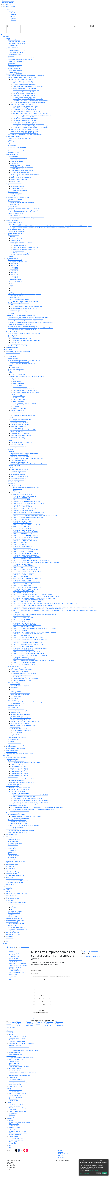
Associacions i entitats (15, 1084)
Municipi (9, 1088)
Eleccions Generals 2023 (16, 970)
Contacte (9, 9)
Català (13, 13)
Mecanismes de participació (17, 1081)
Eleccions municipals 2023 (16, 972)
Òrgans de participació (15, 1077)
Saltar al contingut (7, 3)
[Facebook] (19, 1150)
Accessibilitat (62, 1157)
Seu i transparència (14, 1052)
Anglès (13, 16)
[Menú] (1, 34)
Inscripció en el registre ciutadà (18, 1083)
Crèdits (60, 1150)
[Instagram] (27, 1150)
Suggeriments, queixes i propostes (19, 1066)
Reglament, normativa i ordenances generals (21, 1043)
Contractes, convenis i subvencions (19, 1047)
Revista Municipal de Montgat (17, 963)
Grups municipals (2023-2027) (17, 1036)
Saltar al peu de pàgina (8, 6)
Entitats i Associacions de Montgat (18, 1093)
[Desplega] (16, 947)
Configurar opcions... (85, 1173)
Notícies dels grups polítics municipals (20, 1122)
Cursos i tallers (13, 962)
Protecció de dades (63, 1154)
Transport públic (13, 1100)
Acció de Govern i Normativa (17, 1038)
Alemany (13, 18)
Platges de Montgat (14, 1106)
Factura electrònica (14, 1070)
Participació (10, 1074)
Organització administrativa (17, 1041)
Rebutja (99, 1173)
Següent (13, 1027)
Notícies (11, 951)
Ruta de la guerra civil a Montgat (18, 1108)
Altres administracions (15, 1054)
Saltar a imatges (7, 4)
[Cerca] (92, 26)
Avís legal (61, 1155)
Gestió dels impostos (15, 1068)
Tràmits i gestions (14, 1065)
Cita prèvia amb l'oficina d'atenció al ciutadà (21, 1058)
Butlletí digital (13, 974)
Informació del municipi (15, 1090)
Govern (11, 1034)
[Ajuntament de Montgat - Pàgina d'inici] (14, 29)
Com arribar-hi (13, 1099)
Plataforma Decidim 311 (16, 1086)
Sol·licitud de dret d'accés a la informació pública (22, 1072)
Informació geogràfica (15, 1097)
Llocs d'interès (13, 1113)
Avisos (10, 978)
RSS (10, 979)
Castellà (13, 14)
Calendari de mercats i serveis (17, 1111)
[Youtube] (24, 1150)
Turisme (9, 1102)
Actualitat (12, 947)
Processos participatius (15, 1079)
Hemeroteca (12, 976)
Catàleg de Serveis (14, 1063)
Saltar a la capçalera (8, 1)
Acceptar (104, 1173)
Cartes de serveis (14, 1061)
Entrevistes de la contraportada (18, 965)
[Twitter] (16, 1150)
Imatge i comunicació (15, 967)
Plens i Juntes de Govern (16, 1040)
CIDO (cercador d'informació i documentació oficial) (23, 1050)
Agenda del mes (24, 947)
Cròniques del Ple (14, 956)
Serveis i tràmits (11, 1056)
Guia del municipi (14, 1092)
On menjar (12, 1117)
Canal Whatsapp (13, 969)
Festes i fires (12, 1109)
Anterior (9, 1027)
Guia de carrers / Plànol (15, 1095)
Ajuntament (10, 1031)
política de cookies (93, 1170)
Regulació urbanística (15, 1045)
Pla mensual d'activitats (15, 960)
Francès (13, 20)
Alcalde (11, 1032)
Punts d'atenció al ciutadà (16, 1059)
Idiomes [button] (11, 11)
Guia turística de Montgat (16, 1104)
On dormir (12, 1115)
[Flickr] (21, 1150)
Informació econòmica (15, 1049)
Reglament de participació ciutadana (19, 1075)
